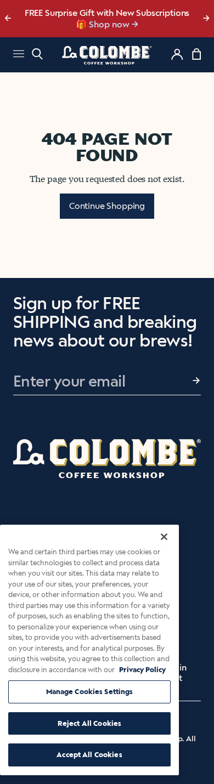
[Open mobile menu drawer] (18, 55)
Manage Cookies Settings (89, 692)
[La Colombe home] (107, 55)
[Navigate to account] (177, 54)
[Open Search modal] (37, 54)
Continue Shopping (107, 206)
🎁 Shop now (102, 24)
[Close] (164, 537)
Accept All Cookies (89, 755)
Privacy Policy (142, 670)
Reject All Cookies (89, 723)
